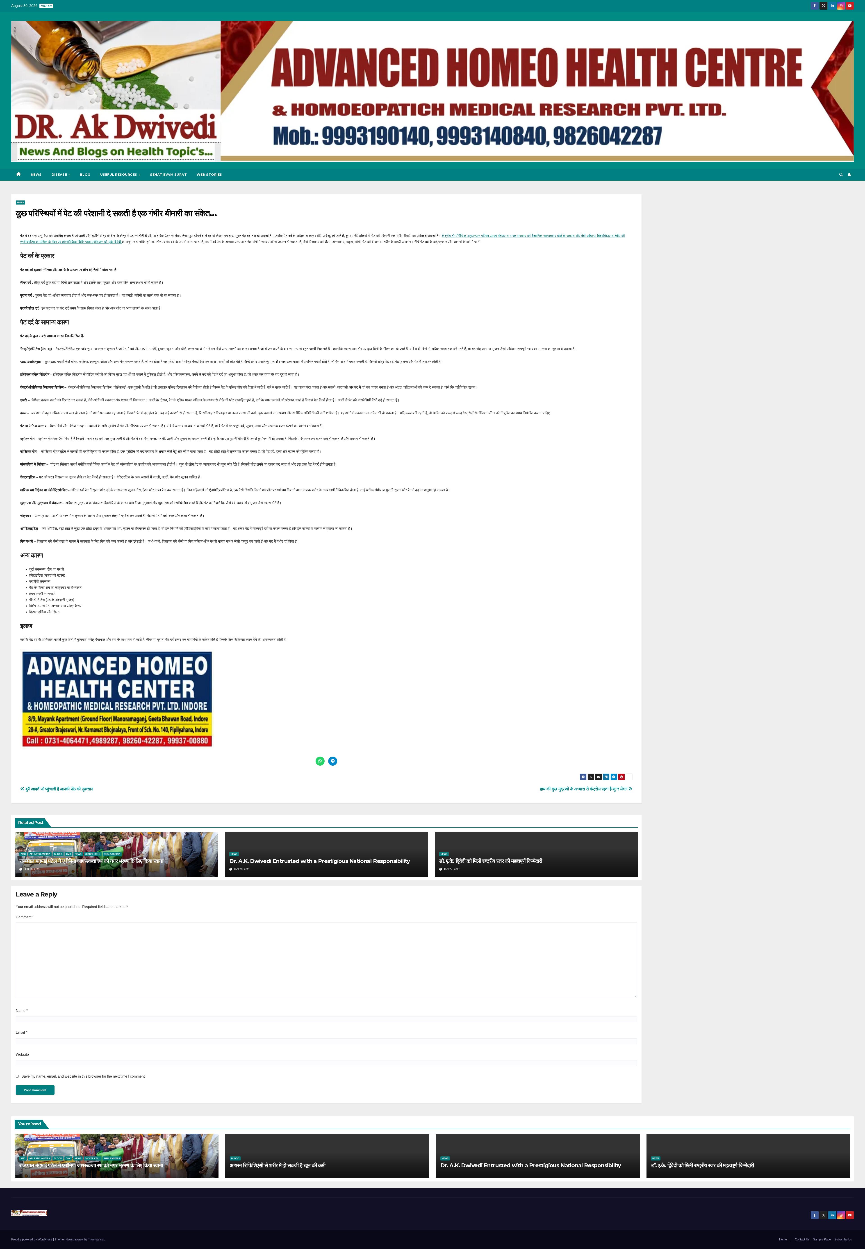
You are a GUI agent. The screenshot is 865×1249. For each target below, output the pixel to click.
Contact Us (802, 1239)
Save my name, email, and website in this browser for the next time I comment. (83, 1076)
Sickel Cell (92, 854)
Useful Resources (119, 175)
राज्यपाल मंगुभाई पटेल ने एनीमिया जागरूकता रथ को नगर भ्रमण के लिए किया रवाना (91, 861)
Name (22, 1010)
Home (783, 1239)
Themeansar (96, 1239)
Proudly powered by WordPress (32, 1239)
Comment (25, 917)
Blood (58, 854)
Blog (85, 175)
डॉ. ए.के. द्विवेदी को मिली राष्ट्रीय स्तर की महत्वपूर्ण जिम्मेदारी (490, 861)
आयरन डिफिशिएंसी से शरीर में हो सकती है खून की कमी (277, 1165)
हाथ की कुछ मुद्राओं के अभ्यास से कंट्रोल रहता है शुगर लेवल (584, 789)
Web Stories (209, 175)
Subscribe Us (843, 1239)
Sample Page (822, 1239)
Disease (60, 175)
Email (21, 1032)
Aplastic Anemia (40, 854)
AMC (23, 854)
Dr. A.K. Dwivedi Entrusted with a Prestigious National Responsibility (319, 861)
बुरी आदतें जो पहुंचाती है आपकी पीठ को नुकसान (59, 789)
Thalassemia (112, 854)
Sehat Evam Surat (168, 175)
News (36, 175)
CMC (68, 854)
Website (22, 1054)
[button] (841, 175)
